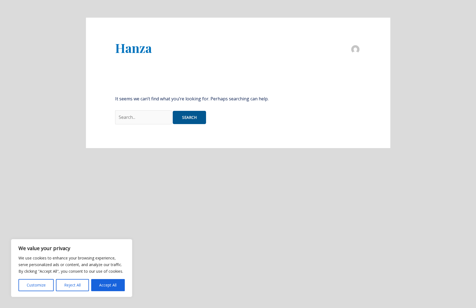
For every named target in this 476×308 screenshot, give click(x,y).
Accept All (108, 285)
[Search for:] (144, 117)
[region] (71, 268)
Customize (36, 285)
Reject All (72, 285)
